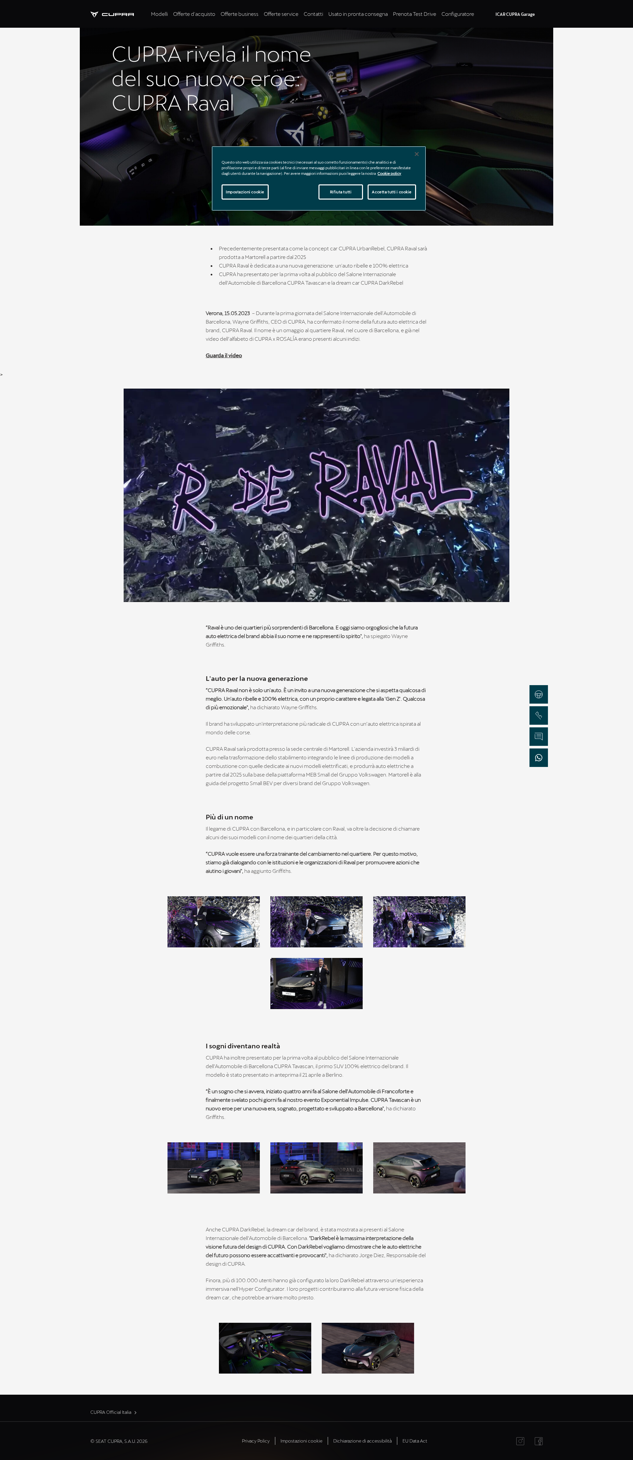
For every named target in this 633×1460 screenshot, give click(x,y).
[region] (319, 178)
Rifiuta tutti (340, 192)
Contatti (313, 14)
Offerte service (281, 14)
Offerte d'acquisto (194, 14)
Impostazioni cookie (245, 192)
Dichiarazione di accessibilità (362, 1441)
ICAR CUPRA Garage (515, 14)
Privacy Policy (256, 1441)
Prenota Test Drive (414, 14)
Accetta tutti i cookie (392, 192)
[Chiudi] (416, 154)
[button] (213, 921)
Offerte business (239, 14)
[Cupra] (119, 14)
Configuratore (457, 14)
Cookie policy (389, 173)
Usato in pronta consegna (358, 14)
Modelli (159, 14)
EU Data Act (415, 1441)
